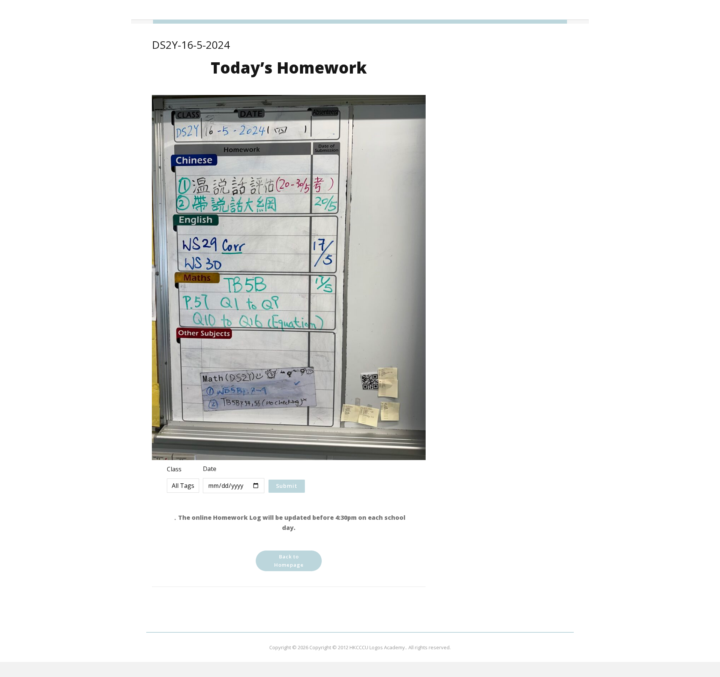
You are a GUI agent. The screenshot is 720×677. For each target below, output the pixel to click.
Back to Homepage (289, 560)
